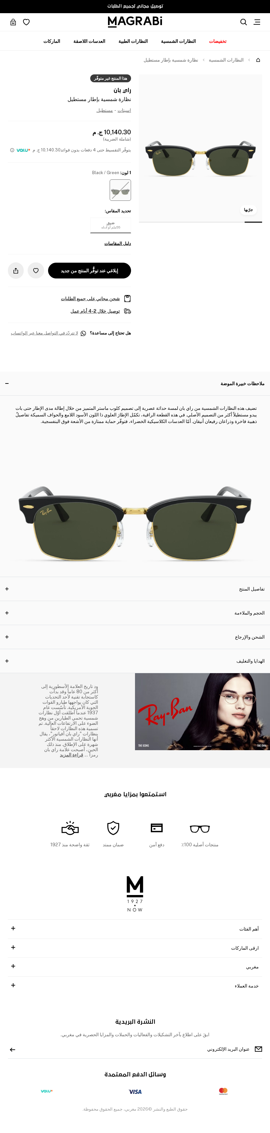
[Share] (16, 270)
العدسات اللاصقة (89, 41)
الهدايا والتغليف (250, 661)
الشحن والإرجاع (250, 637)
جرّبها (248, 209)
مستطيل (104, 110)
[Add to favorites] (36, 270)
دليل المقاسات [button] (117, 243)
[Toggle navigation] (257, 22)
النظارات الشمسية (178, 41)
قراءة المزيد (71, 754)
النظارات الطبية (133, 41)
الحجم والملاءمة (249, 613)
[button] (120, 190)
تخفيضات (218, 41)
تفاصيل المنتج (252, 589)
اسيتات (124, 110)
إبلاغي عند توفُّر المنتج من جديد (89, 270)
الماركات (51, 41)
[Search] (243, 22)
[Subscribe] (12, 1049)
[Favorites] (26, 22)
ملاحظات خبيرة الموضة (243, 383)
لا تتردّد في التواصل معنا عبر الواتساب (44, 333)
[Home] (258, 60)
